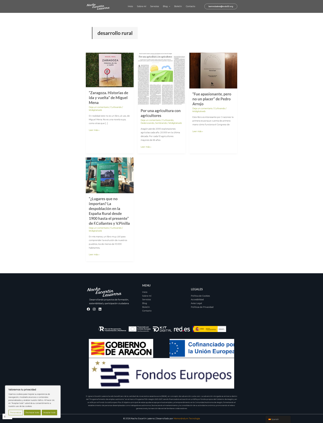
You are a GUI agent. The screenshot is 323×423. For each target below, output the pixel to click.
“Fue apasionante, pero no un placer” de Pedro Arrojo (211, 99)
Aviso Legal (196, 303)
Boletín (178, 6)
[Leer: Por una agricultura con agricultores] (161, 79)
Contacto (190, 6)
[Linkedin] (100, 309)
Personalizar (15, 412)
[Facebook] (88, 309)
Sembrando (161, 123)
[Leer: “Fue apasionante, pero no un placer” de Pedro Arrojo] (213, 70)
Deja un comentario (99, 107)
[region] (33, 401)
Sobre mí (141, 6)
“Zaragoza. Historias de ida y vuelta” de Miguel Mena (108, 97)
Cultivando (116, 107)
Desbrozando (147, 123)
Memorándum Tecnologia (187, 418)
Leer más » (94, 129)
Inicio (130, 6)
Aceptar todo (49, 412)
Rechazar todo (32, 412)
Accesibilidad (197, 299)
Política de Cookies (200, 296)
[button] (169, 6)
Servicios (154, 6)
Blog (165, 6)
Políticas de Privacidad (202, 307)
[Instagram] (94, 309)
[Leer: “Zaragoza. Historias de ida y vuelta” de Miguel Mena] (110, 70)
